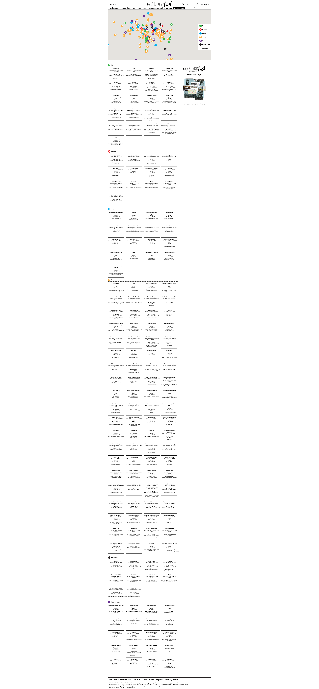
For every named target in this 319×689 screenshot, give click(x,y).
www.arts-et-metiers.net (116, 303)
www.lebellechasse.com (116, 274)
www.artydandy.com (116, 175)
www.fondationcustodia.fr (116, 477)
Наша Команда (148, 680)
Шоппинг (116, 8)
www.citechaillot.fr (135, 479)
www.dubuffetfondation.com (133, 549)
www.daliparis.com (155, 436)
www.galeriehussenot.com (116, 370)
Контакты (137, 680)
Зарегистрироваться (188, 4)
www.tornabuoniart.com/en (151, 464)
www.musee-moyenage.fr (116, 451)
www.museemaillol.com (117, 343)
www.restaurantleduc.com (117, 131)
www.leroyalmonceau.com (116, 218)
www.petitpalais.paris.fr (133, 357)
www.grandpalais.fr (169, 359)
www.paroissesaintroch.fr (169, 612)
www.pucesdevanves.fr (137, 611)
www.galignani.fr (120, 638)
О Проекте (159, 680)
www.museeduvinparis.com (133, 439)
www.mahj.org (151, 498)
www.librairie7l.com (137, 187)
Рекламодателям (171, 680)
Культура (131, 8)
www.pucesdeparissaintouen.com (116, 614)
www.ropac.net (137, 382)
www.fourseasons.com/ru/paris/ (151, 218)
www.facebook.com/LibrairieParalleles (133, 639)
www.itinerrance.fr (137, 464)
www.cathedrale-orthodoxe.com (116, 624)
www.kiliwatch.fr (169, 188)
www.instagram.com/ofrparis (169, 667)
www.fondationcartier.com (152, 330)
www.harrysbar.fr (116, 581)
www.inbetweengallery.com (151, 477)
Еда (110, 8)
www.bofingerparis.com (151, 102)
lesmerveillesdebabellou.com (151, 176)
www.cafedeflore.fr (116, 104)
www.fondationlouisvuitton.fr (151, 346)
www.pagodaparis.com (133, 665)
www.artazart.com (119, 665)
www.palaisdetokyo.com (116, 399)
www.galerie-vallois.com (134, 535)
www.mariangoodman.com (169, 303)
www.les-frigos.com (169, 624)
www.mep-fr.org (172, 385)
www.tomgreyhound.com (116, 202)
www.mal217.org (153, 537)
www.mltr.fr (116, 245)
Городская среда (155, 8)
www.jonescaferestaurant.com (135, 77)
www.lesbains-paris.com (134, 245)
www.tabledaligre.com (169, 104)
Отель (204, 33)
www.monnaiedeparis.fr (169, 509)
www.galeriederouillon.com (133, 372)
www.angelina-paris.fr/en (134, 89)
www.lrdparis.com (133, 568)
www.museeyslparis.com (154, 509)
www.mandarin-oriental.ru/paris (151, 231)
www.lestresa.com (134, 131)
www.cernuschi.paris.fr (133, 332)
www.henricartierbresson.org (151, 522)
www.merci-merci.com (151, 163)
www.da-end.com (116, 535)
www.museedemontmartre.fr (169, 492)
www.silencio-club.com (170, 581)
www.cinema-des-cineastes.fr (151, 651)
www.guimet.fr (174, 315)
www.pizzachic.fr (151, 78)
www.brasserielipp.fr (169, 77)
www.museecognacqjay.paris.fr (134, 411)
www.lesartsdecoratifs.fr (133, 303)
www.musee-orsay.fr (116, 292)
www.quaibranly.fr (154, 370)
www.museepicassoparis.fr (151, 317)
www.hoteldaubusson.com (169, 259)
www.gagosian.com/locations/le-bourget (169, 399)
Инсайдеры (167, 8)
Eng (205, 4)
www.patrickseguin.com (169, 330)
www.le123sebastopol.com (169, 246)
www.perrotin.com (119, 382)
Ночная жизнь (142, 8)
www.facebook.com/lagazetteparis (151, 90)
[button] (170, 37)
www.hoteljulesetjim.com (152, 245)
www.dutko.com (169, 424)
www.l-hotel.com (116, 231)
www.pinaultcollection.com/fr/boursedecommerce (153, 552)
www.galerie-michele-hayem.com (133, 522)
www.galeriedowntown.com (151, 612)
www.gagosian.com (155, 396)
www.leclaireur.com (137, 174)
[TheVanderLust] (159, 3)
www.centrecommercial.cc (134, 162)
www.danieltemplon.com (134, 509)
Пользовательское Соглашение (120, 680)
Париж (112, 4)
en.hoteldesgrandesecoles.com (116, 259)
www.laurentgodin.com (116, 357)
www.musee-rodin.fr (120, 436)
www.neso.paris (117, 144)
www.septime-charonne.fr (117, 117)
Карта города (179, 8)
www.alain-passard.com (171, 116)
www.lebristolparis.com (133, 219)
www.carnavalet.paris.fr (116, 412)
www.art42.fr (136, 489)
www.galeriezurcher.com (116, 464)
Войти (199, 4)
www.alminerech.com (155, 356)
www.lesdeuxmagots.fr (133, 104)
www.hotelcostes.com (169, 231)
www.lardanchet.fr (133, 655)
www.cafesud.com (118, 89)
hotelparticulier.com (152, 259)
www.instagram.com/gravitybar (134, 596)
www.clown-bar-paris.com (118, 568)
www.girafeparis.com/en (169, 133)
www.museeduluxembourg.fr (169, 451)
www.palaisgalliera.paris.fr (117, 492)
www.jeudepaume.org (172, 412)
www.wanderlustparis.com (134, 583)
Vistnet (133, 687)
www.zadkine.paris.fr (155, 423)
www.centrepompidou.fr (153, 290)
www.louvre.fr (135, 290)
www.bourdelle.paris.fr (133, 451)
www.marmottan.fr (135, 343)
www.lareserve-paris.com (169, 218)
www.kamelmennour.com (152, 384)
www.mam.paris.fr (170, 292)
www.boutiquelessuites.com (169, 175)
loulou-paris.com (151, 132)
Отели (124, 8)
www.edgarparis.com (134, 258)
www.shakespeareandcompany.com (152, 639)
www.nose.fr (155, 187)
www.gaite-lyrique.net (151, 666)
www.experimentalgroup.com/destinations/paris (117, 596)
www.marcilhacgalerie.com (134, 317)
